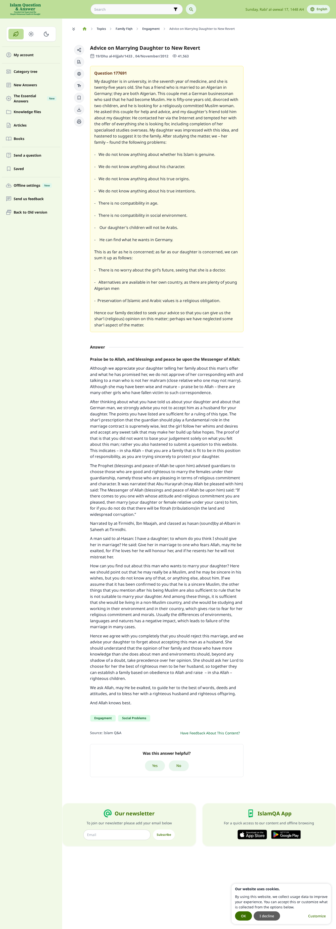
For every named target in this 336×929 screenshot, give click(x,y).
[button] (79, 50)
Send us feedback (29, 199)
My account (24, 55)
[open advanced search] (175, 9)
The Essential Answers (34, 98)
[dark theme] (46, 34)
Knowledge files (27, 112)
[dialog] (281, 904)
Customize (317, 916)
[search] (191, 9)
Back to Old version (30, 212)
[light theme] (31, 34)
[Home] (84, 28)
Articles (20, 125)
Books (19, 138)
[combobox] (133, 9)
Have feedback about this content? (210, 733)
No (178, 765)
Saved (19, 169)
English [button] (322, 9)
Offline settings (32, 185)
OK (243, 916)
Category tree (25, 71)
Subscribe (164, 835)
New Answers (25, 85)
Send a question (27, 155)
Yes (155, 765)
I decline (267, 916)
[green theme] (16, 34)
